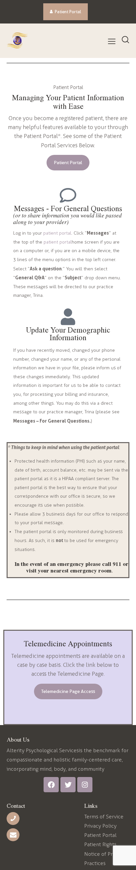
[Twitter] (68, 784)
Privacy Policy (100, 826)
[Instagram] (84, 784)
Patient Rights (100, 844)
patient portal (57, 233)
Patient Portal (100, 835)
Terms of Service (103, 816)
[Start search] (125, 40)
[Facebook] (51, 784)
